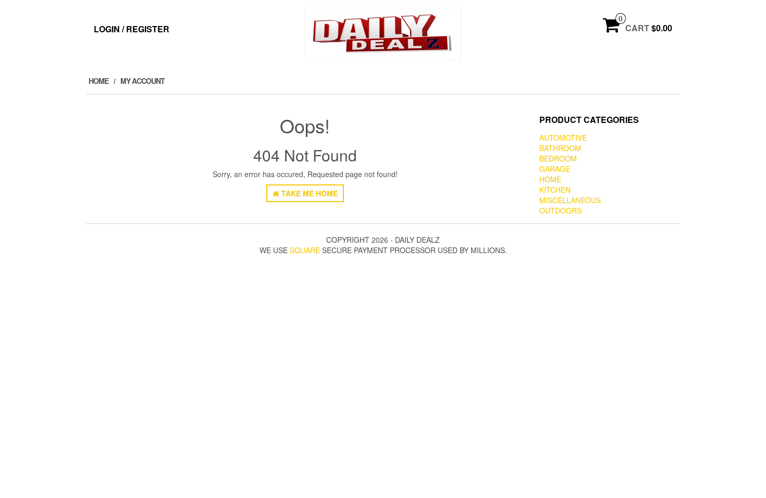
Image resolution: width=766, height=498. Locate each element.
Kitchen (555, 189)
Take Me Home (308, 193)
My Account (142, 81)
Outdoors (560, 210)
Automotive (563, 137)
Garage (554, 169)
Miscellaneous (570, 200)
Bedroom (558, 158)
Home (98, 81)
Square (305, 250)
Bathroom (560, 148)
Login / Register (131, 29)
